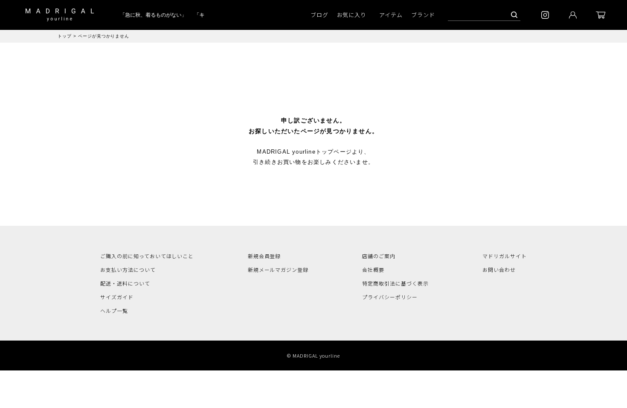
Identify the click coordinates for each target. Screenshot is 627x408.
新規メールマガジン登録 (278, 269)
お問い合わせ (499, 269)
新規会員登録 (264, 255)
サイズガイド (117, 296)
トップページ (334, 152)
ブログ (319, 15)
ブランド (423, 15)
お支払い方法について (128, 269)
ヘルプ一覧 (114, 310)
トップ (65, 36)
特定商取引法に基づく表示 (395, 283)
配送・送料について (125, 283)
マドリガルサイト (504, 255)
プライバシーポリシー (390, 296)
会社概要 (373, 269)
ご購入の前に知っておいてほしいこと (147, 255)
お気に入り (352, 15)
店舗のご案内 (378, 255)
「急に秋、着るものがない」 (151, 15)
